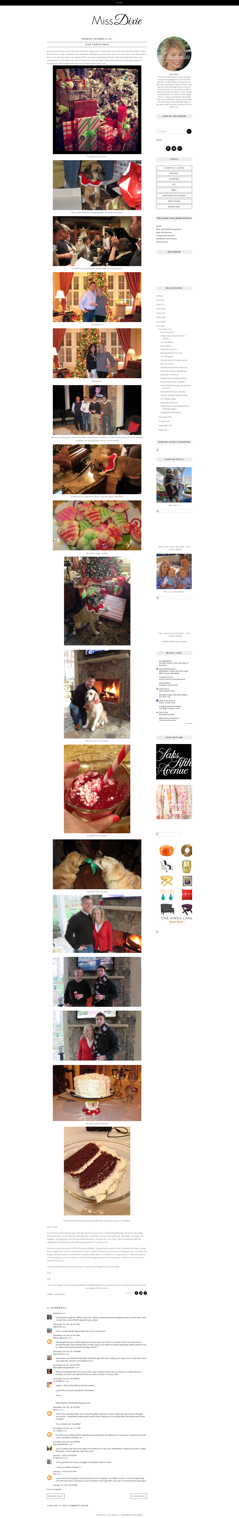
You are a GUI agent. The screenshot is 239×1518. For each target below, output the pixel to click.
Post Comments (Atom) (75, 1506)
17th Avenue (112, 1515)
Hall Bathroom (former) (166, 238)
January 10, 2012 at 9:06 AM (65, 1485)
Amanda (57, 1313)
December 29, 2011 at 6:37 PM (66, 1365)
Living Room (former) (165, 235)
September (164, 425)
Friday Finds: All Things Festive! (174, 360)
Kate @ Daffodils (60, 1444)
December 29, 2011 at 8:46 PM (66, 1378)
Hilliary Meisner (60, 1338)
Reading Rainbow (166, 714)
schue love (164, 688)
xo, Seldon (58, 1430)
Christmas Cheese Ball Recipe (174, 371)
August (162, 429)
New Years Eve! (167, 332)
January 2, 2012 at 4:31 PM (64, 1471)
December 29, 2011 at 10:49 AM (67, 1351)
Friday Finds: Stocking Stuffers (174, 378)
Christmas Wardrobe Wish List (174, 367)
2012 (158, 321)
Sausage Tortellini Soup (169, 708)
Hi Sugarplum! (165, 661)
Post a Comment (54, 1489)
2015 (158, 309)
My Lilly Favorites (174, 592)
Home (119, 3)
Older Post (139, 1496)
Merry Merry (166, 346)
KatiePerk (57, 1327)
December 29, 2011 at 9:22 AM (66, 1324)
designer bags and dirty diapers (173, 694)
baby (174, 190)
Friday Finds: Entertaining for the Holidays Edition (175, 407)
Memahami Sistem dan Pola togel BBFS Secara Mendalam (173, 672)
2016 (158, 304)
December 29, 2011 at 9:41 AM (66, 1335)
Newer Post (55, 1496)
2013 (158, 317)
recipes (174, 173)
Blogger (138, 1515)
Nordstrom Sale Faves (174, 642)
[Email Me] (180, 148)
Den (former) (162, 242)
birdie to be (58, 1458)
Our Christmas (167, 342)
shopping (174, 179)
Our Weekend (167, 356)
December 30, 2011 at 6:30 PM (66, 1442)
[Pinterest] (168, 148)
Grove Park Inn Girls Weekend (172, 679)
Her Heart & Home (167, 669)
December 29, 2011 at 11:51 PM (67, 1428)
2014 (158, 313)
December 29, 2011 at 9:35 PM (66, 1407)
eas (55, 1474)
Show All (189, 723)
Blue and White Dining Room (169, 229)
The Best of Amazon (167, 720)
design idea (174, 207)
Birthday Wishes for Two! (171, 353)
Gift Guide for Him (167, 691)
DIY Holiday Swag (168, 399)
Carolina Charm (166, 677)
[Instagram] (174, 148)
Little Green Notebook (169, 718)
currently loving (174, 168)
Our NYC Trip (164, 697)
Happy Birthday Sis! (169, 402)
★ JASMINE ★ (59, 1381)
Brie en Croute (167, 364)
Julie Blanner (165, 683)
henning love (59, 1354)
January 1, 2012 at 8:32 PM (64, 1455)
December (163, 329)
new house (174, 201)
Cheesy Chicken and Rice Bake (174, 395)
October (163, 421)
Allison (56, 1409)
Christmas (60, 1294)
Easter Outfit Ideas (167, 702)
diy (174, 185)
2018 (158, 296)
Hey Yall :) (174, 505)
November (163, 417)
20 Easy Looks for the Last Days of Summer (173, 664)
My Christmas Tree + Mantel (173, 382)
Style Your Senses (167, 700)
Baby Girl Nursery (164, 232)
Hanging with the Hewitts (170, 706)
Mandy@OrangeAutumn (64, 1367)
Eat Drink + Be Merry (169, 374)
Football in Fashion (169, 349)
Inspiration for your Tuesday (173, 391)
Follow (159, 140)
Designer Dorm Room (168, 685)
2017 (158, 300)
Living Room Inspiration (171, 412)
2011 (158, 326)
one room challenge (174, 196)
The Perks (163, 712)
